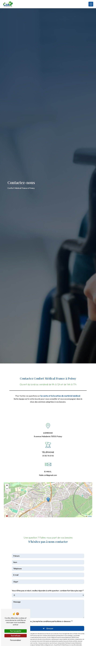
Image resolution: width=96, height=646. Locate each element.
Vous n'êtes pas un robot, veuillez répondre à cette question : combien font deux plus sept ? (48, 590)
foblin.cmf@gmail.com (48, 475)
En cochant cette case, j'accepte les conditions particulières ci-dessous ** (43, 621)
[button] (48, 499)
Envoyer (49, 628)
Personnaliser (15, 640)
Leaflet (89, 516)
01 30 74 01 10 (48, 456)
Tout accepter (15, 631)
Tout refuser (15, 635)
